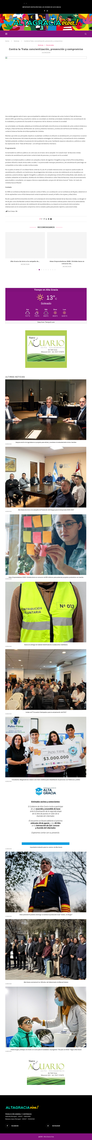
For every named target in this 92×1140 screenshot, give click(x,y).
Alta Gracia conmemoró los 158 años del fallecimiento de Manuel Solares (46, 982)
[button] (24, 3)
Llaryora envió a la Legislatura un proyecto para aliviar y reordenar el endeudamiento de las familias (46, 442)
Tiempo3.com (50, 322)
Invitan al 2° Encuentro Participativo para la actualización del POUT (46, 712)
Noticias (16, 41)
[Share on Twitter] (46, 219)
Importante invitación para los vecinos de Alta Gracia (41, 7)
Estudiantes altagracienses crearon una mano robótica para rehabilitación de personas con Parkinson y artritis (46, 779)
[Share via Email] (51, 219)
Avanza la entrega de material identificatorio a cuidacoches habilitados (46, 644)
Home (7, 41)
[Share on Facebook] (44, 219)
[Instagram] (47, 11)
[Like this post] (41, 219)
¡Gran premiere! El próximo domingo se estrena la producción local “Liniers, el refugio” (46, 914)
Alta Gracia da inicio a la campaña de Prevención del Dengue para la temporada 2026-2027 (46, 510)
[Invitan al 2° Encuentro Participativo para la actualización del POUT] (67, 245)
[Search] (85, 34)
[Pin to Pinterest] (48, 219)
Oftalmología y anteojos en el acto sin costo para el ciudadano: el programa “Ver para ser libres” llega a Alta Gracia (46, 1049)
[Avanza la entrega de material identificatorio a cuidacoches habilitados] (25, 245)
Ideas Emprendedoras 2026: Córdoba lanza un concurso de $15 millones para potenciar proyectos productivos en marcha (46, 577)
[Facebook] (44, 11)
